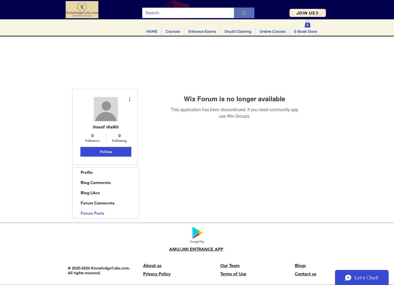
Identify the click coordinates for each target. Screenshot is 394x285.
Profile (87, 172)
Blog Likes (90, 192)
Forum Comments (97, 202)
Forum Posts (92, 213)
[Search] (244, 13)
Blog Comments (96, 182)
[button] (307, 13)
